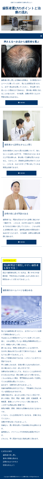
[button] (21, 36)
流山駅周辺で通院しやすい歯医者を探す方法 (21, 266)
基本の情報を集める (10, 458)
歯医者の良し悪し (9, 455)
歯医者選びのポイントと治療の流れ (21, 10)
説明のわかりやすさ (10, 462)
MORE (22, 102)
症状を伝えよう (9, 465)
